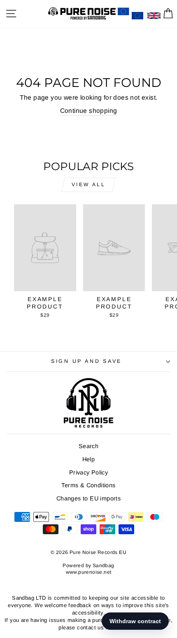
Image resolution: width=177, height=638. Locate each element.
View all (89, 184)
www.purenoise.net (89, 572)
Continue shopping (88, 110)
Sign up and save (86, 361)
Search (88, 446)
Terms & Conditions (88, 485)
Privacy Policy (88, 472)
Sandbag (103, 565)
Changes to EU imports (88, 498)
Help (88, 459)
